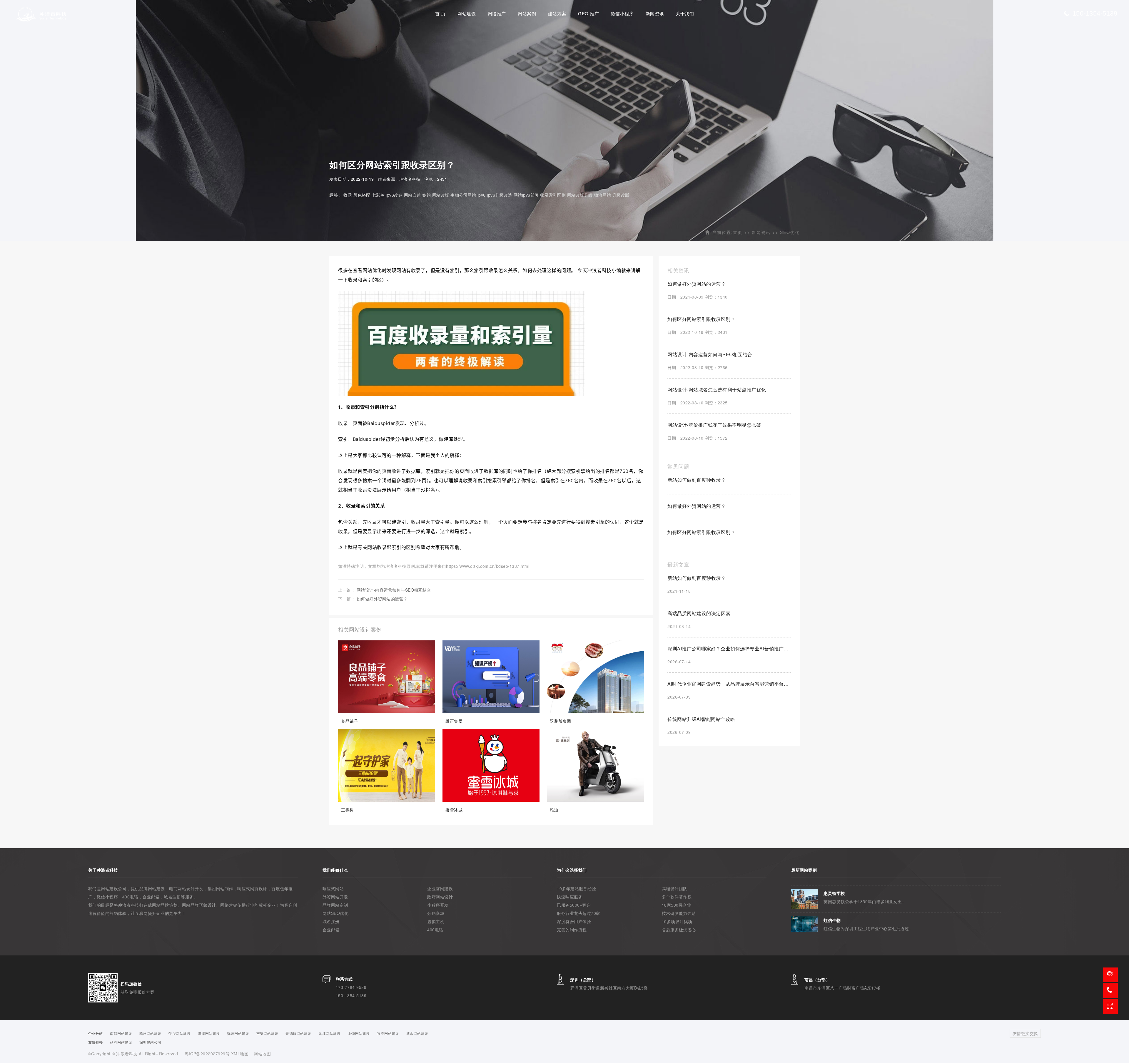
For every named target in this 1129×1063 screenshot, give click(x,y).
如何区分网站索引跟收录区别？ (701, 532)
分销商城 (435, 913)
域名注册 (331, 921)
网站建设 (466, 13)
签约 (426, 195)
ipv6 (481, 195)
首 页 (440, 13)
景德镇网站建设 (298, 1033)
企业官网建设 (440, 888)
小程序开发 (438, 905)
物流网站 (602, 195)
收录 (347, 195)
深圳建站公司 (150, 1041)
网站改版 (440, 195)
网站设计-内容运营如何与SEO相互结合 (394, 590)
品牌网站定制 (335, 905)
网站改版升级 (580, 195)
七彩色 (378, 195)
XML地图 (240, 1054)
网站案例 (527, 13)
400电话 (435, 930)
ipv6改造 (394, 195)
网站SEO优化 (336, 913)
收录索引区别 (553, 195)
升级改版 (620, 195)
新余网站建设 (417, 1033)
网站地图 (262, 1054)
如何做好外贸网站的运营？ (382, 599)
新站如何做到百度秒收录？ (696, 479)
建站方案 (557, 13)
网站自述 (412, 195)
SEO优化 (790, 232)
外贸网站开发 (335, 897)
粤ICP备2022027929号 (208, 1054)
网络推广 (497, 13)
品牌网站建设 (121, 1041)
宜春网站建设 (388, 1033)
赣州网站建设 (150, 1033)
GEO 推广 (588, 13)
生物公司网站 (463, 195)
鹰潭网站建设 (209, 1033)
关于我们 (685, 13)
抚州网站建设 (238, 1033)
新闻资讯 (655, 13)
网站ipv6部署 (526, 195)
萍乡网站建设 (179, 1033)
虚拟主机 (435, 921)
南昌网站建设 (121, 1033)
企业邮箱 (331, 930)
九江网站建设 (329, 1033)
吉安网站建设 (267, 1033)
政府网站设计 (440, 897)
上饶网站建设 (359, 1033)
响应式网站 (333, 888)
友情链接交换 (1025, 1033)
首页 (737, 232)
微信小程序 (622, 13)
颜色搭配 (361, 195)
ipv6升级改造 (499, 195)
